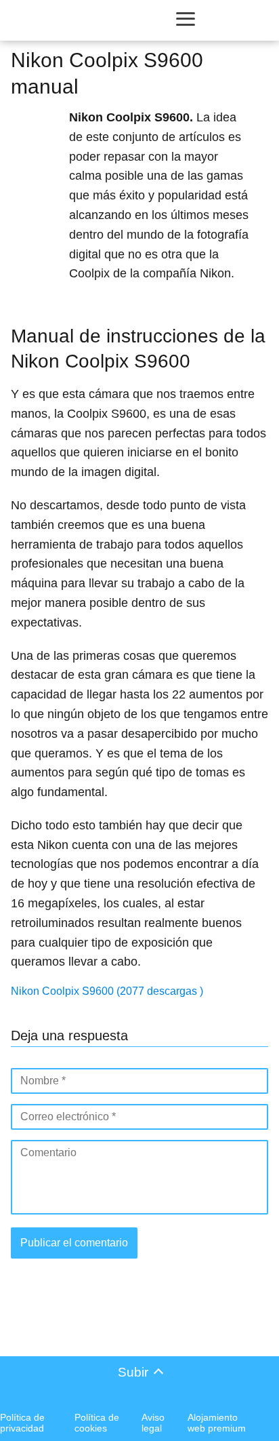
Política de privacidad (22, 1423)
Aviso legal (153, 1423)
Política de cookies (96, 1423)
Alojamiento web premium (217, 1423)
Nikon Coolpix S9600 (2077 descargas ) (107, 991)
